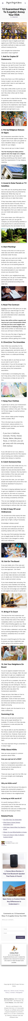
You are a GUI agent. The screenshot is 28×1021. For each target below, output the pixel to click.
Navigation (19, 992)
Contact (12, 992)
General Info (3, 845)
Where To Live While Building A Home (15, 832)
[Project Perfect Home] (14, 2)
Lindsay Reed (15, 17)
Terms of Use (14, 990)
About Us (6, 990)
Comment (20, 937)
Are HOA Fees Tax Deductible (12, 819)
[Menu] (2, 3)
